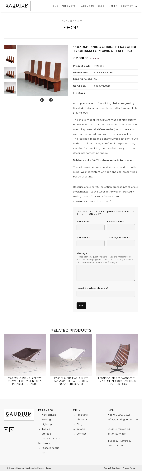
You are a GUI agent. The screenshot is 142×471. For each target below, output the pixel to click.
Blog (101, 6)
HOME (63, 21)
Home (54, 6)
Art (41, 452)
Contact (127, 6)
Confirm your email (118, 237)
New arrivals (47, 414)
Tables (44, 429)
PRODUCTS (75, 21)
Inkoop (113, 6)
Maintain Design (44, 468)
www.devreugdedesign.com (93, 201)
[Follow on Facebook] (6, 429)
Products (80, 414)
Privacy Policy (129, 468)
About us (87, 6)
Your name (83, 221)
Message (82, 253)
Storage (44, 433)
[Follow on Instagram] (11, 429)
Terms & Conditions (112, 468)
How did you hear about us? (92, 288)
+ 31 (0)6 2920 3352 (119, 414)
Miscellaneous (48, 448)
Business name (115, 221)
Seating (44, 419)
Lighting (45, 424)
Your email (83, 237)
